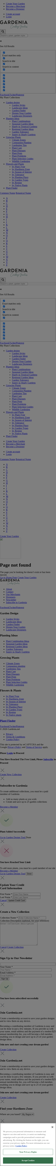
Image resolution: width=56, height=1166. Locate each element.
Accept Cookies (28, 1160)
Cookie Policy (21, 1146)
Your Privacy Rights (28, 1152)
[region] (28, 1144)
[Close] (52, 1127)
